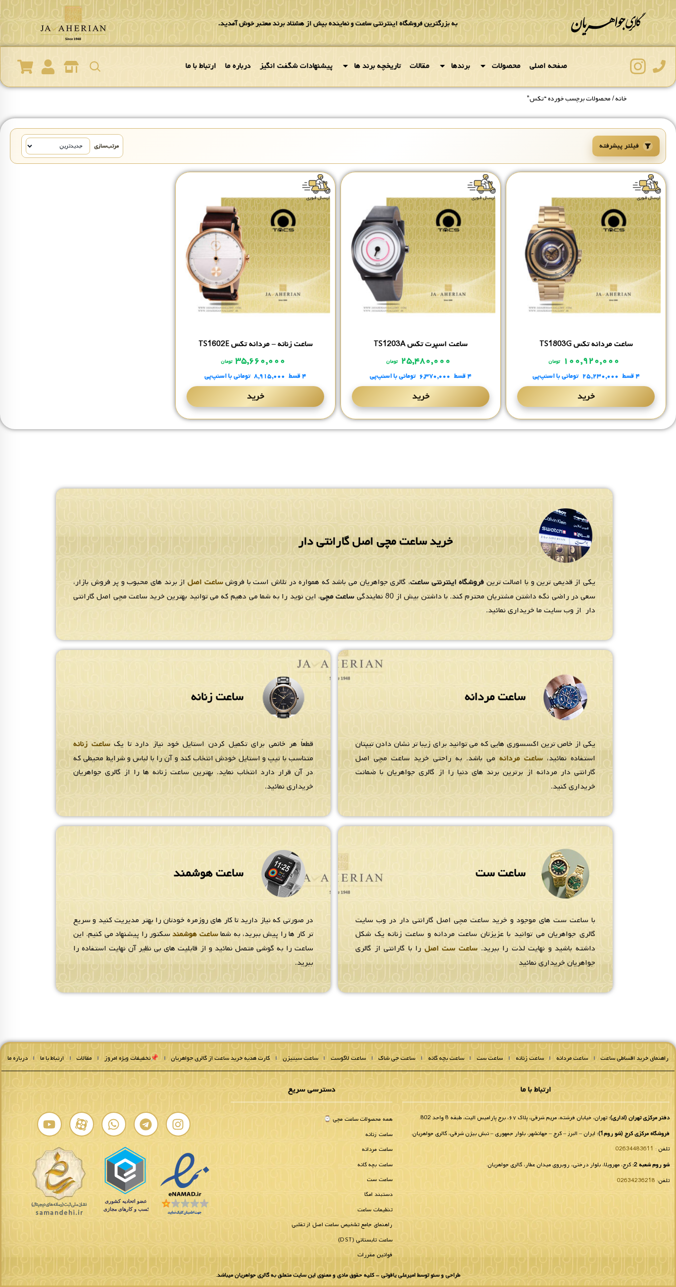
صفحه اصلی (548, 66)
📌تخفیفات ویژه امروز (131, 1058)
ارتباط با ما (201, 66)
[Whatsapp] (113, 1124)
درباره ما (238, 66)
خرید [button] (586, 396)
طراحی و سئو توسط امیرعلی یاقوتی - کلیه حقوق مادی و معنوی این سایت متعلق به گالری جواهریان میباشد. (338, 1275)
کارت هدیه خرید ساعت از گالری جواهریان (220, 1058)
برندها (460, 66)
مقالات (420, 66)
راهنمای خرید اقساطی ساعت (634, 1058)
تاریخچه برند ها (377, 66)
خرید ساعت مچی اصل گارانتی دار (375, 541)
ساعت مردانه (495, 697)
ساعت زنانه (217, 697)
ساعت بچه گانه (446, 1058)
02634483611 (635, 1148)
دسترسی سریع (312, 1089)
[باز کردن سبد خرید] (25, 67)
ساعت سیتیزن (300, 1058)
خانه (621, 99)
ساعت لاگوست (348, 1058)
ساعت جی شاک (396, 1058)
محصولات (506, 66)
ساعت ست (501, 873)
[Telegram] (146, 1124)
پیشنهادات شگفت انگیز (296, 66)
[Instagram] (178, 1124)
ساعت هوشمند (208, 873)
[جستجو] (95, 66)
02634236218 (636, 1180)
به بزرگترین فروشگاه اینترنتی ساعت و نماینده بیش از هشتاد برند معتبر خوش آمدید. (338, 23)
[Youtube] (49, 1124)
